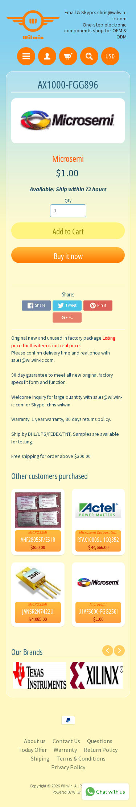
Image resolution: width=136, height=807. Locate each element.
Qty (68, 200)
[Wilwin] (33, 25)
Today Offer (32, 749)
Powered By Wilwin (68, 792)
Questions (99, 741)
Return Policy (101, 749)
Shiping (40, 758)
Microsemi (68, 158)
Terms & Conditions (81, 758)
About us (35, 741)
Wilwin (67, 785)
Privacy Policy (68, 767)
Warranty (65, 749)
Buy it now (68, 255)
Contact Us (66, 741)
